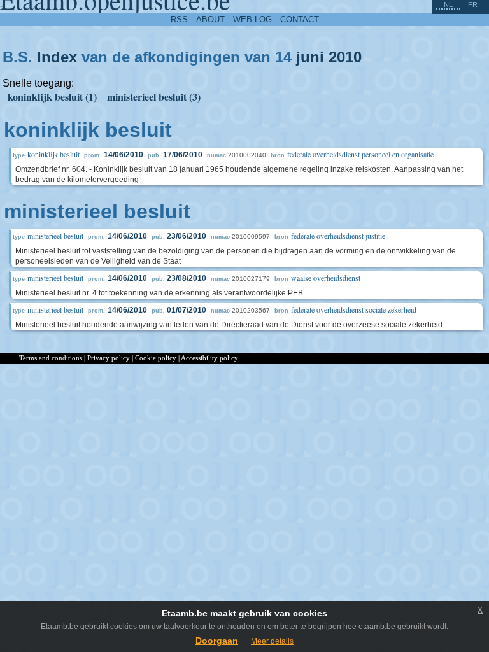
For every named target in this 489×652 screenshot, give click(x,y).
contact (299, 19)
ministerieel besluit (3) (154, 96)
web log (252, 19)
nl (448, 4)
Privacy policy (108, 358)
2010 (345, 57)
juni (310, 57)
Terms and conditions (50, 358)
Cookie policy (155, 358)
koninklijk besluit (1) (52, 96)
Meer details (272, 641)
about (210, 19)
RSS (179, 19)
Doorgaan (216, 640)
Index (57, 57)
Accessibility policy (209, 358)
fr (473, 4)
